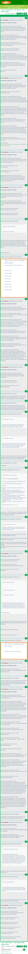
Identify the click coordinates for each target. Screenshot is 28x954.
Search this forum (5, 951)
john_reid (3, 62)
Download (13, 504)
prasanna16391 (4, 84)
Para (2, 564)
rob (1, 70)
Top (26, 18)
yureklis (2, 137)
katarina (2, 917)
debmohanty (4, 414)
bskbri (2, 165)
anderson (3, 759)
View (16, 504)
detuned (2, 733)
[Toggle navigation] (25, 2)
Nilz (1, 393)
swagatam (3, 48)
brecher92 (3, 469)
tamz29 (2, 776)
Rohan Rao (3, 559)
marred (2, 834)
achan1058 (3, 42)
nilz (1, 53)
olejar (2, 911)
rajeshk (2, 213)
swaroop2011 (4, 26)
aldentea (3, 814)
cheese (2, 678)
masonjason (3, 343)
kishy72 (2, 35)
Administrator (4, 257)
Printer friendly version (6, 953)
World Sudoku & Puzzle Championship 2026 (14, 6)
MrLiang (2, 170)
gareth (2, 796)
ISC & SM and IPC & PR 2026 (14, 7)
